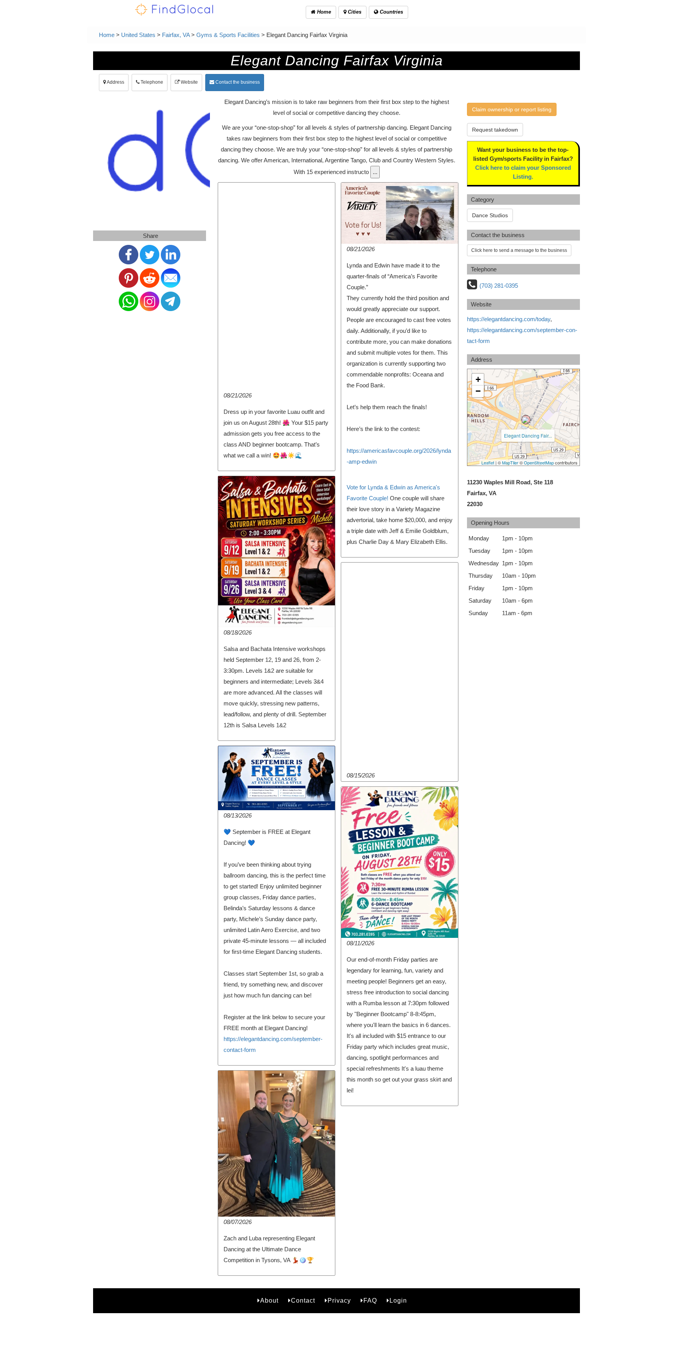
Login (398, 1300)
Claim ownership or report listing (511, 109)
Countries (390, 12)
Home (323, 12)
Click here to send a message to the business (519, 250)
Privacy (339, 1300)
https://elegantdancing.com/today (508, 319)
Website (189, 82)
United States (138, 35)
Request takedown (495, 130)
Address (115, 82)
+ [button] (478, 379)
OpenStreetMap (539, 462)
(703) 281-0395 (498, 285)
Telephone (151, 82)
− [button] (478, 391)
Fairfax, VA (176, 35)
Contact (303, 1300)
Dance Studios (490, 215)
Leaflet (487, 462)
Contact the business (237, 82)
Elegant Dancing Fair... (528, 435)
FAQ (370, 1300)
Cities (353, 12)
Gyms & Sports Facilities (228, 35)
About (269, 1300)
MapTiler (510, 462)
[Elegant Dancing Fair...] (525, 419)
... (375, 172)
